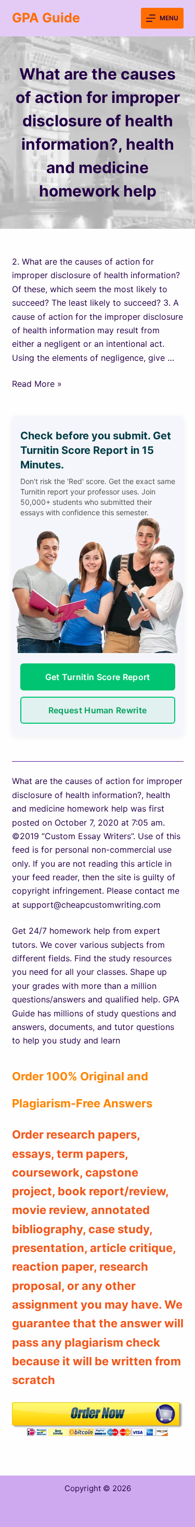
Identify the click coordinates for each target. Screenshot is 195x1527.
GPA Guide (46, 17)
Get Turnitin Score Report (97, 677)
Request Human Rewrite (97, 710)
